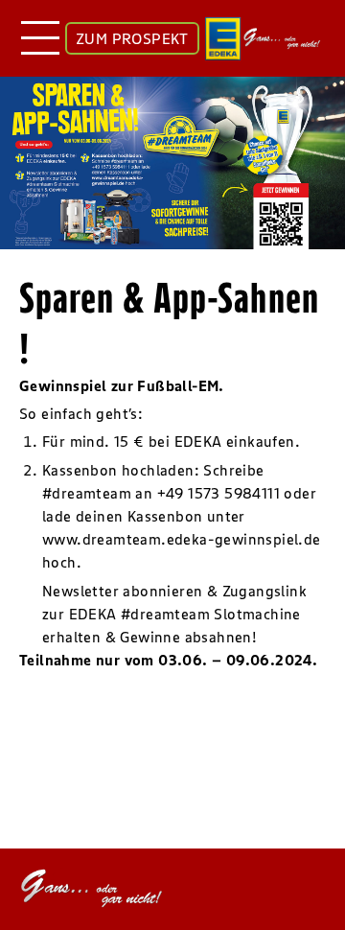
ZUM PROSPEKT (132, 38)
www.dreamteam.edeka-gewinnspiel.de (181, 538)
